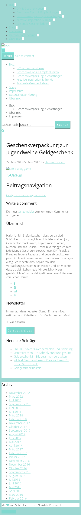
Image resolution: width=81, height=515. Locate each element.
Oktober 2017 (18, 427)
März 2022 (16, 396)
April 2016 (15, 491)
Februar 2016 (18, 498)
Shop (12, 27)
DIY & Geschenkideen (30, 8)
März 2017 (16, 449)
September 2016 (20, 472)
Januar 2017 (17, 457)
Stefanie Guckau (55, 162)
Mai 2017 (15, 442)
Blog (12, 5)
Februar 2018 (18, 419)
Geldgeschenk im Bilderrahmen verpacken (40, 356)
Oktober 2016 (18, 468)
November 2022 (19, 393)
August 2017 (17, 434)
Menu (7, 56)
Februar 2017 (18, 453)
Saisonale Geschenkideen (33, 23)
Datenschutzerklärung (23, 35)
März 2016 (16, 494)
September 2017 (20, 430)
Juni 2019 (15, 408)
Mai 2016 (15, 487)
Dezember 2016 (19, 461)
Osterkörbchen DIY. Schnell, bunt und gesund (43, 353)
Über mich (15, 39)
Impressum (16, 31)
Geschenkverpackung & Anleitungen (39, 16)
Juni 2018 (15, 411)
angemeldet (26, 211)
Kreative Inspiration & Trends (35, 20)
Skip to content (24, 56)
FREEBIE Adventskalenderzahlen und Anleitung (43, 349)
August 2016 (17, 476)
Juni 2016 (15, 483)
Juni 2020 (15, 400)
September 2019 (20, 404)
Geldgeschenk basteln (27, 368)
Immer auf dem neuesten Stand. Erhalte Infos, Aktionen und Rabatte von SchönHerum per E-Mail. (38, 313)
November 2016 (19, 464)
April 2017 (15, 445)
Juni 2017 (15, 438)
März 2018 (16, 415)
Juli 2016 (14, 479)
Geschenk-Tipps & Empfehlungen (38, 12)
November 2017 (19, 423)
